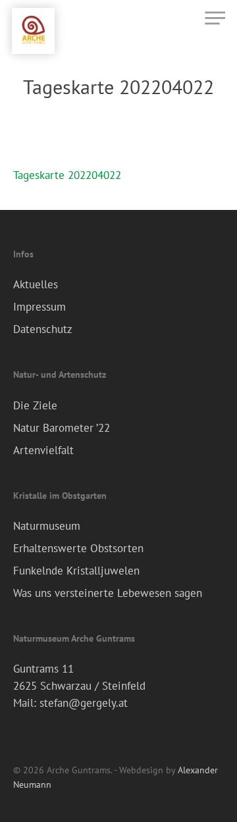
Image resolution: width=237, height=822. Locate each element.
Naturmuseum (46, 526)
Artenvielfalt (43, 450)
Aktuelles (35, 284)
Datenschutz (42, 329)
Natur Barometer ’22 (61, 428)
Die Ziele (35, 405)
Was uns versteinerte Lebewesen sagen (107, 593)
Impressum (39, 306)
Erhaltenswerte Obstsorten (78, 548)
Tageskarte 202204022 (67, 175)
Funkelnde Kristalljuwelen (76, 570)
